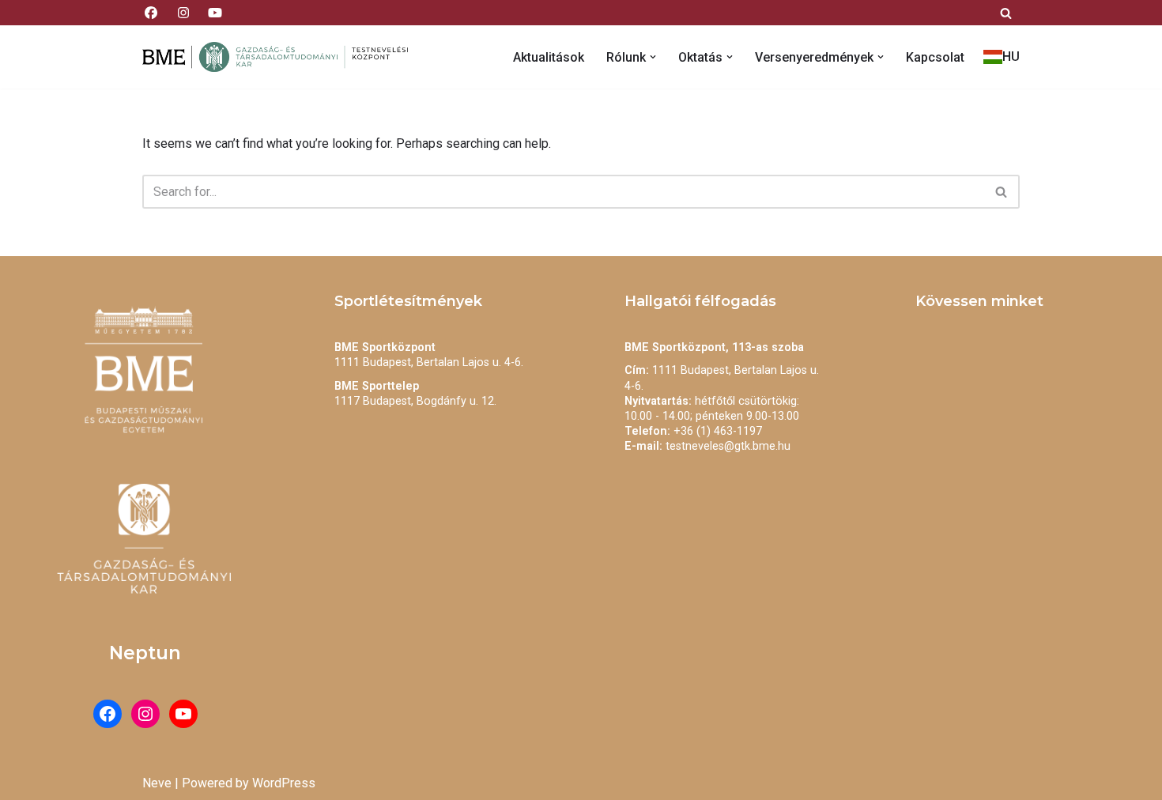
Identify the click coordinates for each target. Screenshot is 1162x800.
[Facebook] (107, 714)
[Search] (1006, 13)
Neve (157, 783)
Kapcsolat (935, 57)
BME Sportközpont (385, 347)
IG (183, 12)
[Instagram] (145, 714)
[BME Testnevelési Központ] (280, 57)
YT (215, 12)
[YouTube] (183, 714)
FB (151, 12)
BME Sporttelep (376, 386)
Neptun (145, 653)
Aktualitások (548, 57)
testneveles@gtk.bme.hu (728, 446)
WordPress (283, 783)
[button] (653, 57)
